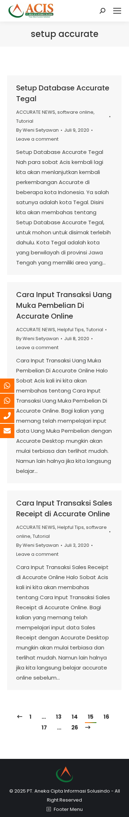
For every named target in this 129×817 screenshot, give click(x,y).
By (37, 130)
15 (91, 716)
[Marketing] (12, 386)
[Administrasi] (12, 401)
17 (44, 727)
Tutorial (24, 121)
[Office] (12, 416)
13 (59, 716)
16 (106, 716)
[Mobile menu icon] (117, 10)
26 (74, 727)
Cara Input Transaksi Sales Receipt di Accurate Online (64, 508)
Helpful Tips (70, 329)
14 (75, 716)
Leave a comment (37, 139)
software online (75, 112)
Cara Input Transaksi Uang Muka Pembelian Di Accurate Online (64, 305)
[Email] (12, 431)
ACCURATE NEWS (35, 112)
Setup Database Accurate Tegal (62, 93)
